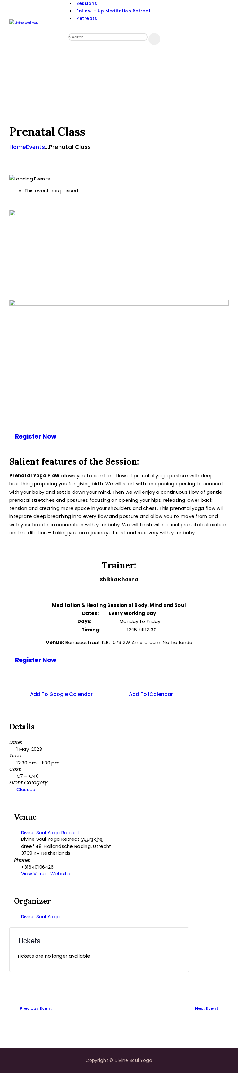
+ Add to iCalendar (148, 694)
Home (17, 147)
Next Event (206, 1008)
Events (35, 147)
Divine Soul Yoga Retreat (50, 832)
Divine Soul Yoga (40, 916)
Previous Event (36, 1008)
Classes (25, 789)
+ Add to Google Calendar (59, 694)
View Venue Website (45, 873)
